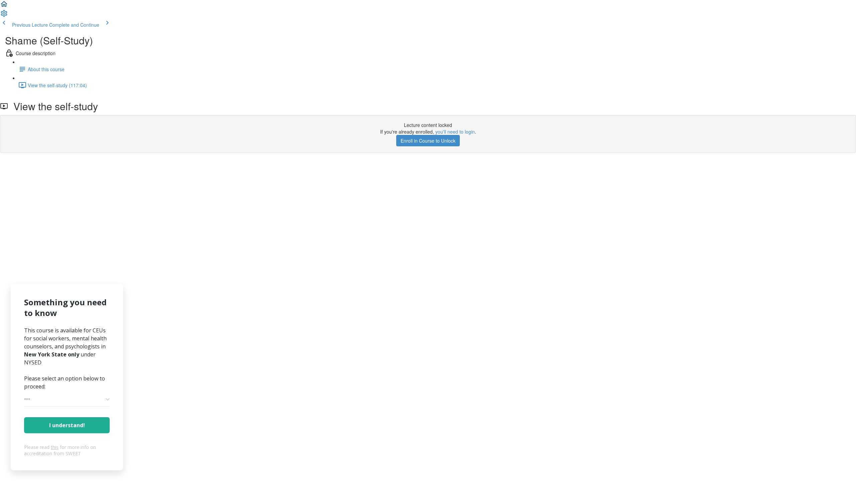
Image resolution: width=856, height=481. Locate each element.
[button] (4, 6)
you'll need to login (455, 131)
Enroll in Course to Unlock (428, 140)
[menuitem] (4, 15)
